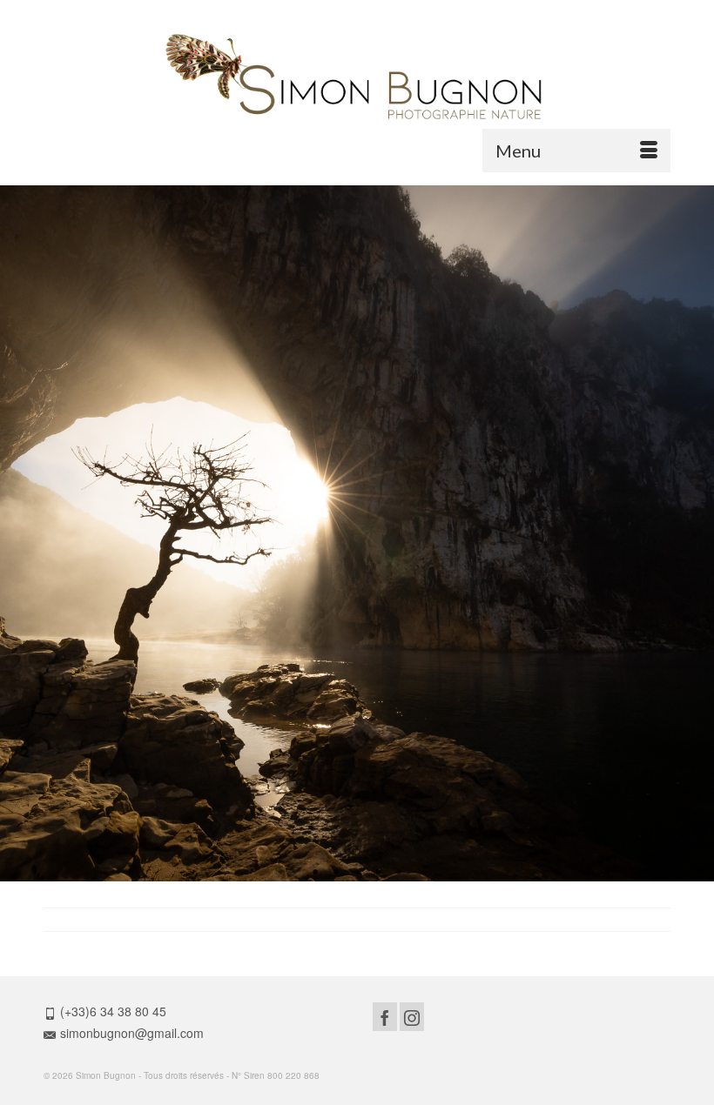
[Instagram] (412, 1016)
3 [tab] (357, 872)
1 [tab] (315, 872)
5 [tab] (399, 872)
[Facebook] (385, 1016)
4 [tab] (378, 872)
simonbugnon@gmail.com (132, 1032)
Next (693, 533)
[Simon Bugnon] (357, 77)
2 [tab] (336, 872)
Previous (20, 533)
